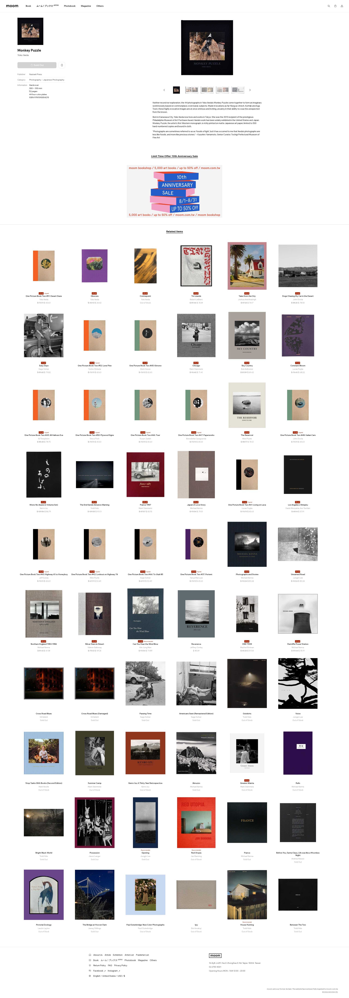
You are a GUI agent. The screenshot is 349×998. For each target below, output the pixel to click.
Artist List (129, 955)
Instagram (113, 970)
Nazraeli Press (35, 74)
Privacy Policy (120, 965)
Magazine (86, 6)
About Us (98, 955)
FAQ (110, 965)
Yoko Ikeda (23, 55)
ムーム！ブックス (48, 6)
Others (99, 6)
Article (108, 955)
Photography (35, 80)
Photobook (70, 6)
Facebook (98, 970)
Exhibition (118, 955)
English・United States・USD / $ (109, 976)
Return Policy (99, 965)
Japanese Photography (53, 80)
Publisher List (142, 955)
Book (28, 6)
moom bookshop (12, 6)
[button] (164, 90)
